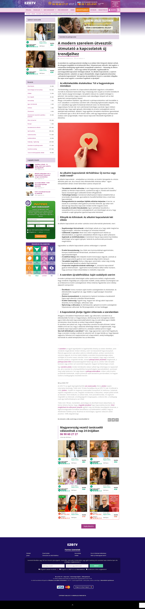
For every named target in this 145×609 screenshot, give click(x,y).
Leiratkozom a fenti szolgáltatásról (97, 569)
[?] (57, 569)
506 (115, 516)
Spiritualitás (31, 131)
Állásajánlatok (86, 576)
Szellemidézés (32, 138)
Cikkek (72, 10)
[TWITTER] (113, 420)
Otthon (30, 108)
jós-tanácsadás (90, 386)
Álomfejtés (31, 86)
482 (83, 462)
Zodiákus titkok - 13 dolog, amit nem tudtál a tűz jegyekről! (43, 166)
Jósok (28, 555)
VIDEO (63, 496)
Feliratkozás (40, 236)
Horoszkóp (31, 100)
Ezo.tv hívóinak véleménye (98, 553)
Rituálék (93, 10)
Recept (30, 124)
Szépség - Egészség (33, 142)
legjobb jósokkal (85, 405)
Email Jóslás (46, 553)
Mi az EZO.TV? (58, 576)
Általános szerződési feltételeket (58, 580)
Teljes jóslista (88, 526)
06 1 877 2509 (115, 6)
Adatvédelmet (46, 232)
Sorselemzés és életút (34, 127)
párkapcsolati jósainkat (97, 360)
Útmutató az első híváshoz (50, 555)
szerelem (62, 349)
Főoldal (28, 10)
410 (83, 516)
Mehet (96, 566)
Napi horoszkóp (49, 10)
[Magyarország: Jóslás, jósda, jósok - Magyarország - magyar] (30, 3)
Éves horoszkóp (63, 10)
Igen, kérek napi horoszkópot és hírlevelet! (39, 230)
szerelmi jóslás (66, 367)
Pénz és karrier (32, 120)
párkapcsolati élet (64, 362)
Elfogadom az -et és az (39, 232)
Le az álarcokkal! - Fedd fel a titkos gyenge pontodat (42, 184)
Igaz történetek (32, 104)
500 (83, 489)
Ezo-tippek (31, 97)
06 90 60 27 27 (69, 434)
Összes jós (36, 10)
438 (115, 489)
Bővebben (81, 448)
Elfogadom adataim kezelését (49, 569)
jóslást (104, 386)
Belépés (113, 10)
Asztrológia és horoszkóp (35, 90)
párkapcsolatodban (93, 371)
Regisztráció (103, 10)
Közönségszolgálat (75, 576)
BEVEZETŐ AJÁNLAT (82, 10)
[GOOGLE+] (109, 420)
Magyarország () (82, 587)
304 (115, 462)
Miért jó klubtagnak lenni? (98, 555)
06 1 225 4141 (65, 514)
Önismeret (31, 111)
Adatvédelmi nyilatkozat (107, 580)
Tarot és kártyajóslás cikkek (36, 152)
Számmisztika (32, 134)
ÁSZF (37, 232)
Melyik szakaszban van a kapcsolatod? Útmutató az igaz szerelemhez (42, 175)
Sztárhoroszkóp (32, 149)
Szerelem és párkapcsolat (43, 13)
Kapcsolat (66, 576)
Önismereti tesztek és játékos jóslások (36, 115)
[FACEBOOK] (117, 420)
